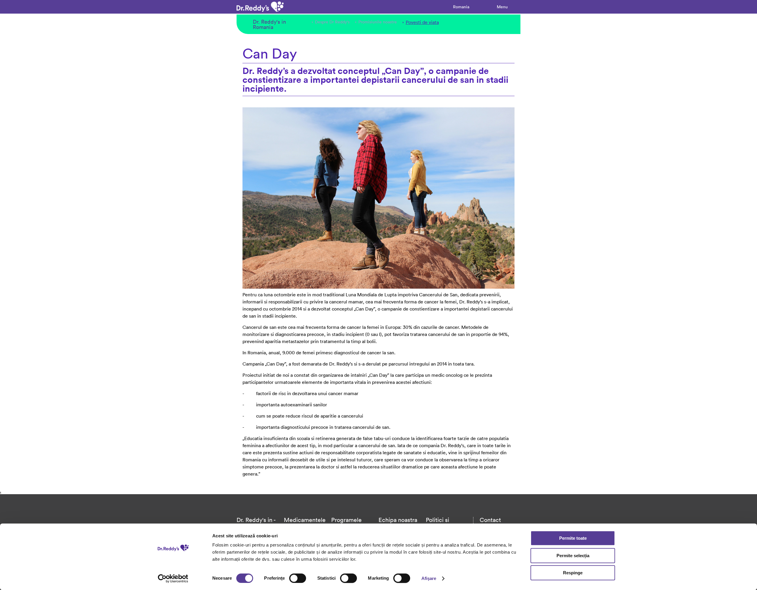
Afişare (428, 578)
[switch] (297, 578)
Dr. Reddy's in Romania (269, 24)
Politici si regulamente (442, 522)
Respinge (573, 572)
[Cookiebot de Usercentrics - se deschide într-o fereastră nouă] (173, 578)
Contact (490, 519)
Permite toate (573, 538)
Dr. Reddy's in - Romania (256, 522)
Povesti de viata (422, 22)
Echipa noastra (397, 519)
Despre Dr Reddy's (332, 22)
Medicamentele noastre (305, 522)
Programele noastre (346, 522)
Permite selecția (573, 555)
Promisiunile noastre (377, 22)
